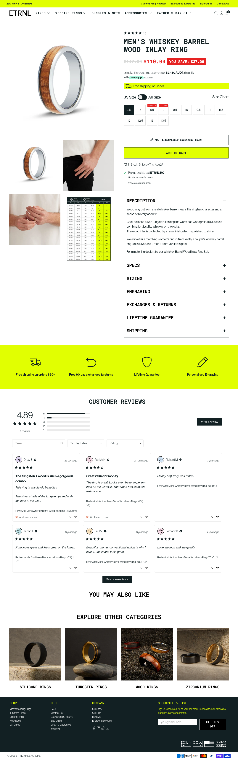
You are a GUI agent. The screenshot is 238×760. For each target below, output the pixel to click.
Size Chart (220, 97)
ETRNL (19, 755)
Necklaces (15, 720)
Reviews (96, 716)
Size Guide (206, 3)
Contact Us (223, 3)
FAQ (53, 708)
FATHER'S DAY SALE (174, 13)
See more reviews (117, 579)
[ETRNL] (20, 13)
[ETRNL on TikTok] (103, 729)
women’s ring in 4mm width (175, 239)
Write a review (209, 421)
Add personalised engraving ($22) (178, 140)
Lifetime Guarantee (61, 724)
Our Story (97, 708)
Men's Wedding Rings (20, 708)
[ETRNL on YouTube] (107, 729)
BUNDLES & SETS (106, 13)
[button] (66, 413)
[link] (134, 33)
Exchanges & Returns (183, 3)
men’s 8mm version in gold (170, 244)
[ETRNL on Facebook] (94, 729)
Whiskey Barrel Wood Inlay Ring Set (186, 251)
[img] (35, 459)
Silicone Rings (17, 716)
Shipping (55, 728)
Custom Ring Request (153, 3)
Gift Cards (15, 724)
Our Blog (96, 712)
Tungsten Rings (17, 712)
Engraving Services (102, 720)
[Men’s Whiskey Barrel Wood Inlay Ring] (61, 83)
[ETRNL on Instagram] (98, 729)
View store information (139, 183)
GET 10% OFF (212, 724)
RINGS (41, 13)
